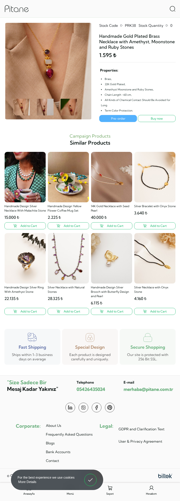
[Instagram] (83, 407)
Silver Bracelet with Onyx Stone (155, 206)
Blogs (50, 443)
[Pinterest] (110, 407)
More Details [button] (27, 482)
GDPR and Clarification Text (141, 429)
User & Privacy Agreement (140, 441)
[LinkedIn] (70, 407)
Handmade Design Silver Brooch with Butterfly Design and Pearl (110, 292)
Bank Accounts (58, 452)
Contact (52, 460)
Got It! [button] (90, 476)
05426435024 (91, 389)
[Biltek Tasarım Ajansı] (165, 475)
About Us (53, 425)
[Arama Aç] (172, 9)
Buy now (157, 118)
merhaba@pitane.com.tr (148, 389)
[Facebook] (96, 407)
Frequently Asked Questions (69, 434)
